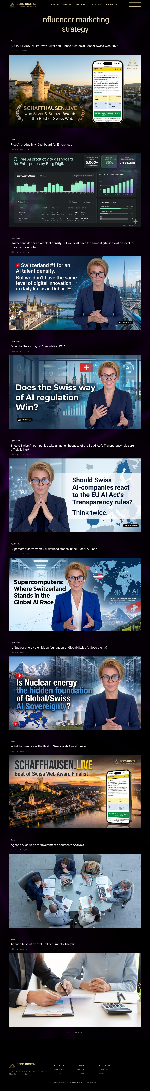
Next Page (79, 1032)
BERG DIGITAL (42, 1065)
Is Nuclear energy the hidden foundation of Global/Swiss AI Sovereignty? (59, 647)
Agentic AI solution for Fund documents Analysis (43, 944)
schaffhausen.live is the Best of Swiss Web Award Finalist (49, 746)
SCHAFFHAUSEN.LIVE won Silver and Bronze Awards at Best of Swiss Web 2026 (64, 46)
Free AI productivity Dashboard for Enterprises (41, 144)
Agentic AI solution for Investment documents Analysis (47, 845)
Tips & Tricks (15, 238)
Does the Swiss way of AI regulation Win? (38, 346)
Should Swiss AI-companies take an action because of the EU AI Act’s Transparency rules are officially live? (72, 447)
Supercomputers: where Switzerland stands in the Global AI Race (54, 549)
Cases (13, 41)
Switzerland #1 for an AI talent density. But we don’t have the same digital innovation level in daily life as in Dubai (72, 245)
